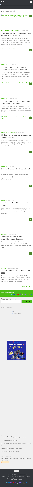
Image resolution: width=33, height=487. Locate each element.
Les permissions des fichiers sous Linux (10, 451)
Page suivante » (27, 286)
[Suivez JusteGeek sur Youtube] (18, 294)
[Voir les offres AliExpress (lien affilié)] (16, 336)
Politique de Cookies (16, 478)
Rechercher (27, 301)
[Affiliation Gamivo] (16, 416)
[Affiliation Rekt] (16, 428)
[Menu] (31, 2)
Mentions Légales (5, 478)
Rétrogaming (12, 132)
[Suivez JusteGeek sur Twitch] (20, 294)
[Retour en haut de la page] (16, 471)
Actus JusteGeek (6, 30)
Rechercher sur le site (8, 299)
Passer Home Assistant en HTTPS (9, 440)
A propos (20, 479)
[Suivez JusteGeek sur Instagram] (16, 294)
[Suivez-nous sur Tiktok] (22, 294)
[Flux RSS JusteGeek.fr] (29, 294)
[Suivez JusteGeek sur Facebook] (14, 294)
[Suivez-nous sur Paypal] (31, 294)
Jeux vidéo (15, 30)
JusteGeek (4, 2)
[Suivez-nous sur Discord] (24, 294)
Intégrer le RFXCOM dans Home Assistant (11, 448)
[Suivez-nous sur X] (12, 294)
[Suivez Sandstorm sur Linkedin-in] (27, 294)
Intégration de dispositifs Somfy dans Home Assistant (14, 437)
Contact (23, 478)
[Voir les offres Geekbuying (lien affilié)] (16, 359)
